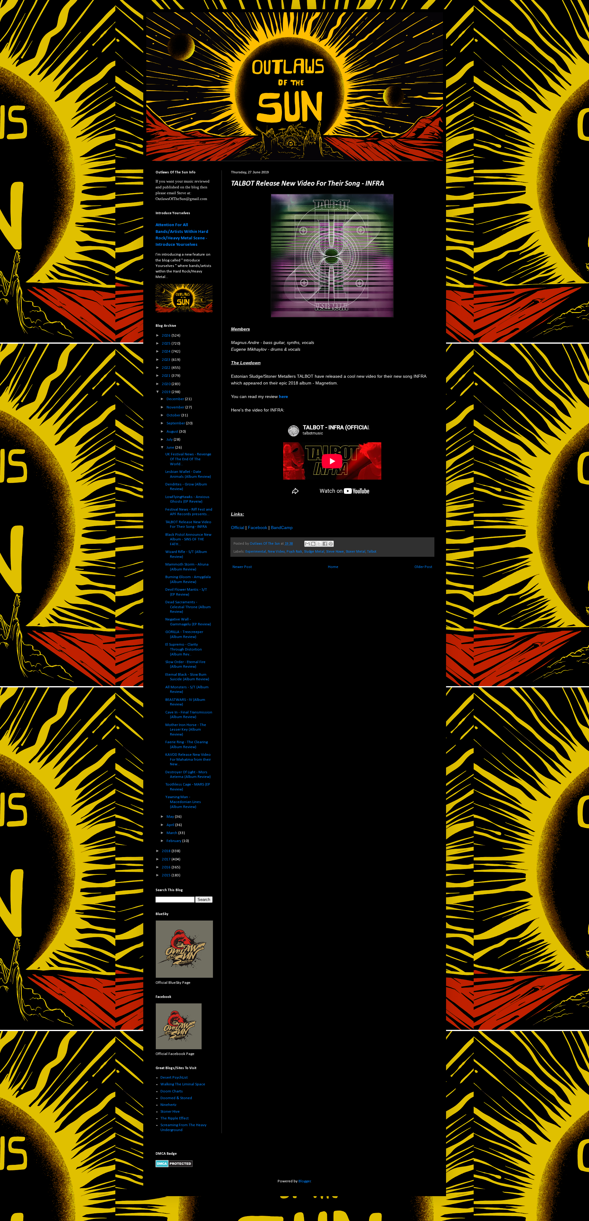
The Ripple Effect (174, 1118)
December (176, 399)
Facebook (257, 527)
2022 (166, 368)
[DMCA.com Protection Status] (174, 1166)
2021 (166, 376)
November (176, 407)
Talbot (371, 552)
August (173, 432)
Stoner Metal (355, 552)
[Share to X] (319, 544)
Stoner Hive (170, 1112)
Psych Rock (294, 552)
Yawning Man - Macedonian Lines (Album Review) (183, 802)
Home (333, 567)
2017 (166, 859)
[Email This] (307, 544)
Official (237, 527)
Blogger (304, 1181)
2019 (166, 392)
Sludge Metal (314, 552)
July (170, 440)
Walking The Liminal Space (182, 1084)
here (283, 396)
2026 (166, 336)
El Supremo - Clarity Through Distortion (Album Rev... (183, 649)
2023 (166, 360)
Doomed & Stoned (176, 1098)
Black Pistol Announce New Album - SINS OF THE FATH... (188, 539)
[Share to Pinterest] (331, 544)
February (174, 841)
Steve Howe (335, 552)
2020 (166, 384)
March (172, 833)
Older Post (423, 567)
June (171, 448)
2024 (166, 352)
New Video (276, 552)
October (174, 415)
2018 (166, 851)
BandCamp (282, 527)
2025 (166, 344)
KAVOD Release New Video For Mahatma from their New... (188, 759)
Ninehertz (168, 1105)
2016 (166, 867)
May (171, 817)
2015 (166, 875)
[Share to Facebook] (325, 544)
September (176, 423)
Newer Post (242, 567)
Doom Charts (171, 1091)
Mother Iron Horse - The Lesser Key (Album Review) (185, 729)
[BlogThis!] (313, 544)
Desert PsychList (174, 1078)
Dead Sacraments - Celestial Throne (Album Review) (188, 607)
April (171, 825)
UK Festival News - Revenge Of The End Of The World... (188, 459)
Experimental (255, 552)
